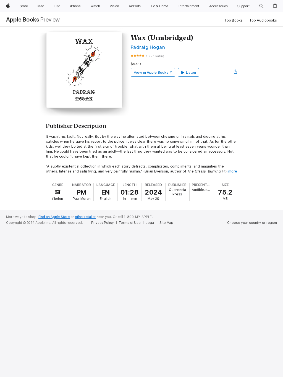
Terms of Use (130, 223)
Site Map (166, 223)
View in (151, 72)
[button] (261, 6)
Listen (191, 72)
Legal (150, 223)
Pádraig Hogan (148, 47)
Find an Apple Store (54, 217)
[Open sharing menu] (235, 72)
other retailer (85, 217)
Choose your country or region (252, 223)
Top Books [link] (233, 20)
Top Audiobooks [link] (263, 20)
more (232, 171)
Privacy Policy (102, 223)
